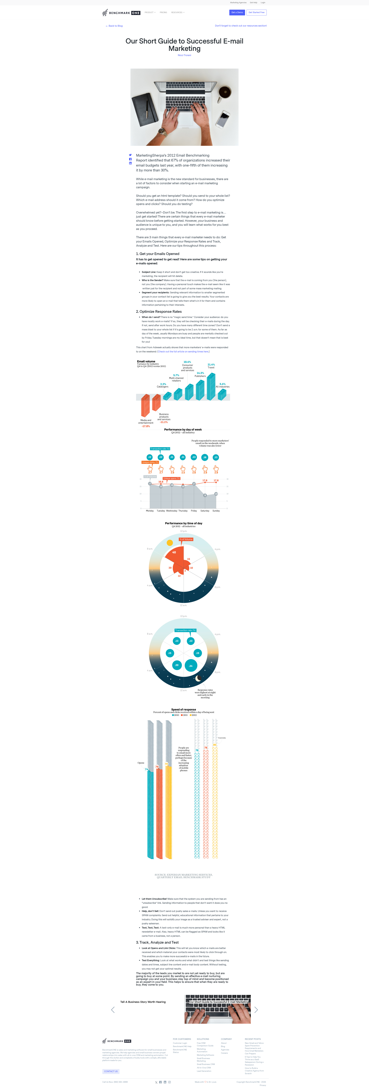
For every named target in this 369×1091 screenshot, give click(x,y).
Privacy (263, 1085)
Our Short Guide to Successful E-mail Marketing (219, 1002)
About (224, 1043)
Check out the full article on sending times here (183, 351)
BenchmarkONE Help (182, 1046)
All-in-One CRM (204, 1068)
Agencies (225, 1050)
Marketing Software (205, 1055)
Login (263, 3)
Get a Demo (237, 12)
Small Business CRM (206, 1064)
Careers (224, 1053)
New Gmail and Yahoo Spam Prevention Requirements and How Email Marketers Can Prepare (254, 1048)
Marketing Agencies (238, 3)
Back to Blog (116, 25)
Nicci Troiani (184, 55)
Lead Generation (204, 1071)
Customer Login (180, 1043)
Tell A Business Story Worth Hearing (143, 1002)
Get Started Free (256, 12)
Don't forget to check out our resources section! (241, 25)
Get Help (253, 3)
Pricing (163, 13)
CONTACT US (111, 1071)
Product (149, 13)
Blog (223, 1046)
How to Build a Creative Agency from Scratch (254, 1071)
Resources (176, 13)
